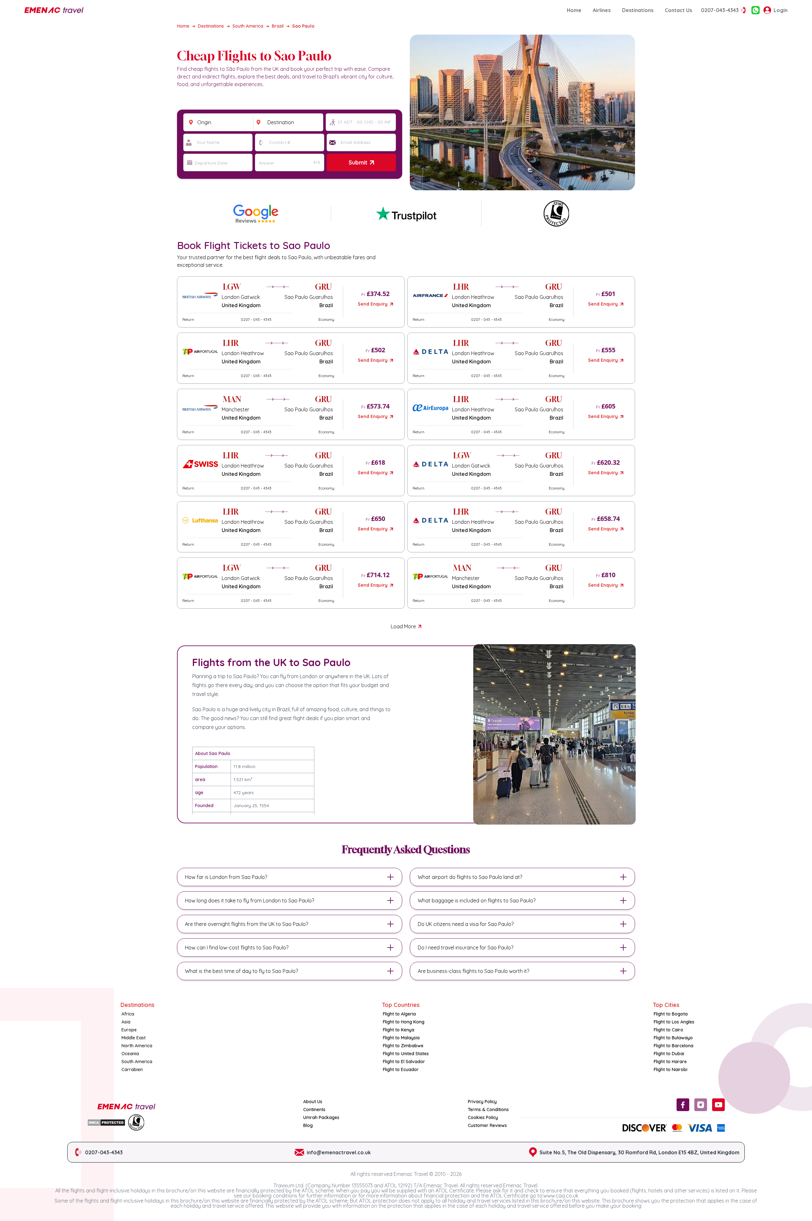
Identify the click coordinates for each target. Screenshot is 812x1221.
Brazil (278, 26)
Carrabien (132, 1069)
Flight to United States (406, 1053)
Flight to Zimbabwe (403, 1046)
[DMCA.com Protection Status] (106, 1122)
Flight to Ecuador (401, 1069)
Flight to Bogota (671, 1014)
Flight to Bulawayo (673, 1038)
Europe (129, 1030)
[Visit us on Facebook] (683, 1104)
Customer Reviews (487, 1125)
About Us (312, 1101)
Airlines (602, 10)
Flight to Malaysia (401, 1038)
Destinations (637, 10)
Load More (403, 626)
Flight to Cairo (668, 1030)
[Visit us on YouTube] (718, 1104)
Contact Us (678, 10)
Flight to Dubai (669, 1053)
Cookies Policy (483, 1117)
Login (781, 10)
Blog (308, 1125)
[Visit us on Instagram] (700, 1104)
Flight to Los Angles (674, 1022)
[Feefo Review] (255, 213)
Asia (125, 1022)
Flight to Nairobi (670, 1069)
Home (574, 10)
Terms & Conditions (488, 1109)
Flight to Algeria (399, 1014)
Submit (358, 162)
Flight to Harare (670, 1061)
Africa (127, 1014)
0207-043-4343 (720, 10)
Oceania (130, 1053)
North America (136, 1046)
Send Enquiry (373, 304)
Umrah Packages (321, 1117)
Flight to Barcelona (673, 1046)
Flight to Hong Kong (403, 1022)
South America (247, 26)
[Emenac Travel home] (53, 10)
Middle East (133, 1038)
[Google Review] (406, 213)
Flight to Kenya (398, 1030)
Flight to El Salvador (404, 1061)
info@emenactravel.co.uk (339, 1152)
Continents (314, 1109)
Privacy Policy (482, 1101)
